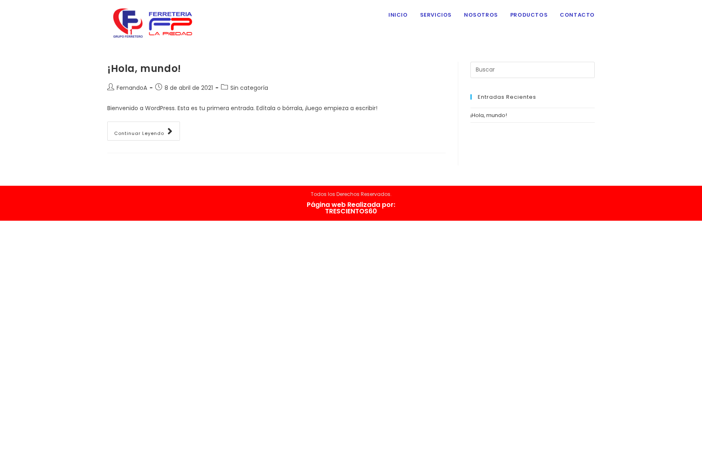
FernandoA (132, 88)
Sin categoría (249, 88)
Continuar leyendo (139, 133)
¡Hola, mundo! (144, 68)
